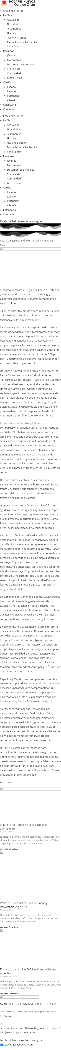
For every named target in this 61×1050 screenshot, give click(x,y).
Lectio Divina (14, 78)
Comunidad (14, 73)
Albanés (11, 100)
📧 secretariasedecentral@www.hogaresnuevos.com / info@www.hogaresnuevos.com (30, 1028)
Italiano (11, 91)
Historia (11, 33)
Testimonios (14, 28)
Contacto (8, 109)
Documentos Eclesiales (20, 64)
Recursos (8, 51)
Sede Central (14, 46)
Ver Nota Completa (9, 849)
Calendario (9, 104)
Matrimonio (14, 60)
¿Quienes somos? (17, 37)
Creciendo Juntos (13, 10)
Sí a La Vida (13, 69)
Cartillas (8, 82)
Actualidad (13, 19)
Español (11, 87)
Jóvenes (11, 55)
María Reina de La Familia (22, 42)
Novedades (13, 24)
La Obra (7, 15)
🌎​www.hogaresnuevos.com (16, 1044)
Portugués (13, 95)
